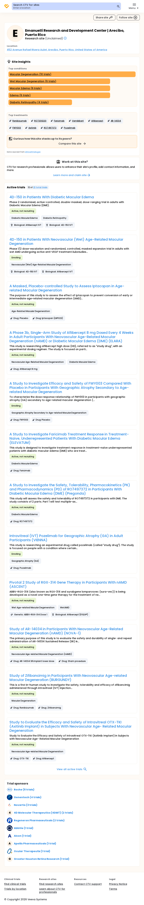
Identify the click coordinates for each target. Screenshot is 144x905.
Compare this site (69, 143)
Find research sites (51, 884)
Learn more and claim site (69, 175)
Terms (113, 888)
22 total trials (40, 187)
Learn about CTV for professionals (52, 890)
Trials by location (15, 888)
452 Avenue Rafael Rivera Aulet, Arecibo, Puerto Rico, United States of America (57, 49)
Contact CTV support (88, 884)
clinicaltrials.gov (32, 152)
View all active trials (69, 769)
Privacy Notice (118, 884)
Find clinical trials (15, 884)
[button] (18, 121)
